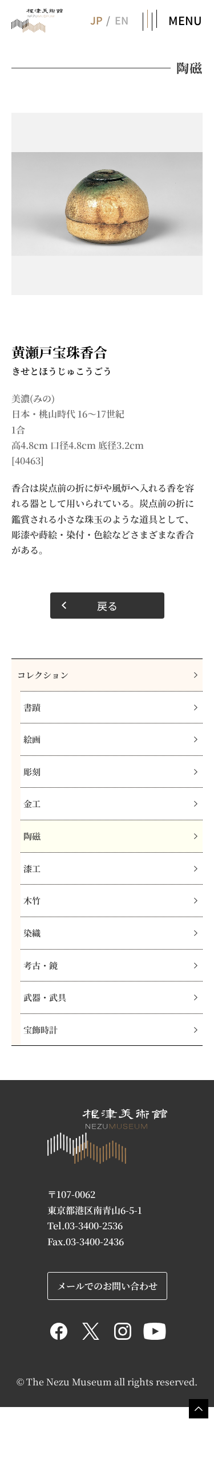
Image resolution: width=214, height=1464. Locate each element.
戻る (107, 605)
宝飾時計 (40, 1030)
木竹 (32, 900)
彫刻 (32, 772)
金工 (32, 803)
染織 (32, 933)
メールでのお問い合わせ (107, 1286)
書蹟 (32, 707)
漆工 (32, 868)
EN (121, 20)
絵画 (32, 739)
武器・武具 (44, 997)
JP (96, 20)
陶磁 (32, 836)
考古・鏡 (40, 965)
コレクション (42, 675)
